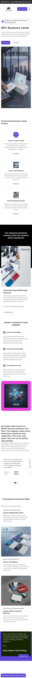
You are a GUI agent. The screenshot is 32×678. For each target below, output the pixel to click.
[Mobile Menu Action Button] (29, 9)
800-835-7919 (5, 2)
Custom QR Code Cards (14, 365)
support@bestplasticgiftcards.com (20, 2)
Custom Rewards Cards (16, 201)
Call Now (15, 42)
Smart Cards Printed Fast (11, 559)
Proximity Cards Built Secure (12, 510)
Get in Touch (22, 9)
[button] (15, 482)
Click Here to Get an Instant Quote (13, 675)
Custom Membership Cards (13, 513)
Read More (5, 42)
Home (4, 646)
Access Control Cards (16, 140)
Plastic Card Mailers (10, 562)
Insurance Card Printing (14, 332)
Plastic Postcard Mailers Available (13, 608)
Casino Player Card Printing (15, 349)
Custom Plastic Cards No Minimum (12, 612)
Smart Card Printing (16, 171)
